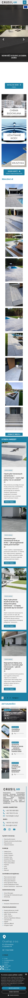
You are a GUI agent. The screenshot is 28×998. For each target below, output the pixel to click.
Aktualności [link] (7, 710)
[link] (2, 968)
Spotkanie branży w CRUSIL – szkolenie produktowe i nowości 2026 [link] (17, 748)
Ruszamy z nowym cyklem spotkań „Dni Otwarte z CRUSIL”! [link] (13, 714)
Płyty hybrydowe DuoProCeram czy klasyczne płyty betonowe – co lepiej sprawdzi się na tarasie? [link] (13, 604)
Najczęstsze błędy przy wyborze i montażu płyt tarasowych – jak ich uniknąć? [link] (13, 666)
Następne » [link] (15, 698)
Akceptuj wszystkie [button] (14, 988)
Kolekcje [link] (5, 848)
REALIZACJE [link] (7, 179)
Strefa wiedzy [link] (8, 470)
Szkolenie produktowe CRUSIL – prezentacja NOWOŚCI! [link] (16, 768)
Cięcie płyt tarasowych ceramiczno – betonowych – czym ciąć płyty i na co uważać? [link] (14, 477)
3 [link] (7, 698)
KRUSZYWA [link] (18, 163)
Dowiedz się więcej (15, 985)
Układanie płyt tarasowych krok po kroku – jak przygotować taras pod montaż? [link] (13, 542)
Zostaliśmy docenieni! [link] (16, 730)
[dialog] (14, 985)
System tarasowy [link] (8, 836)
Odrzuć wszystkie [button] (14, 991)
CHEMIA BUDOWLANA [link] (14, 112)
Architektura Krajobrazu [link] (10, 874)
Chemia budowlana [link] (9, 907)
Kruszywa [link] (5, 900)
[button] (14, 995)
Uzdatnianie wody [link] (8, 890)
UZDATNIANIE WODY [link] (14, 137)
